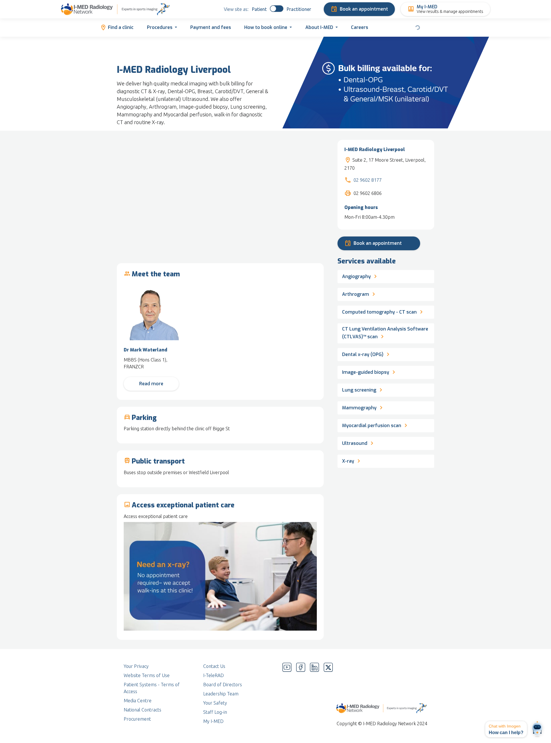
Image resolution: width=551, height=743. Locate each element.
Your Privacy (136, 666)
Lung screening (359, 390)
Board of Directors (222, 684)
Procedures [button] (159, 27)
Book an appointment (364, 9)
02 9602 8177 (368, 180)
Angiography (356, 276)
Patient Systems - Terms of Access (152, 688)
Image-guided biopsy (365, 372)
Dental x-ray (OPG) (362, 354)
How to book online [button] (265, 27)
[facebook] (300, 694)
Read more (151, 384)
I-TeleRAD (213, 675)
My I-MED (213, 721)
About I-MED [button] (319, 27)
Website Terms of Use (147, 675)
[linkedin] (314, 694)
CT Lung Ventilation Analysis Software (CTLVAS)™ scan (385, 333)
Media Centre (138, 700)
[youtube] (287, 694)
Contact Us (214, 666)
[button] (506, 729)
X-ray (348, 461)
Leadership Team (220, 693)
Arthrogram (355, 294)
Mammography (359, 408)
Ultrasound (354, 443)
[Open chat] (537, 729)
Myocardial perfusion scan (371, 426)
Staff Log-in (215, 712)
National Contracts (142, 709)
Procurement (137, 719)
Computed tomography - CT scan (379, 312)
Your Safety (215, 702)
